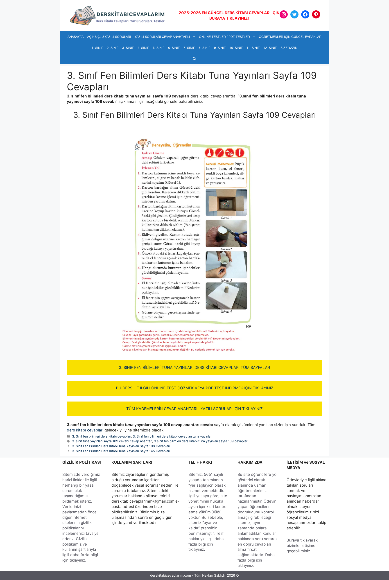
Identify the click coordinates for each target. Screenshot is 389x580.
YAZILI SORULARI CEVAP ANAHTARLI (162, 36)
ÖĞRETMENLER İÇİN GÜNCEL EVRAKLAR (290, 36)
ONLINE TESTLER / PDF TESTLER (224, 36)
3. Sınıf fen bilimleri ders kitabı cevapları (101, 436)
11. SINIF (253, 48)
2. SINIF (113, 48)
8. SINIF (204, 48)
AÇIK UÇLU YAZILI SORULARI (109, 36)
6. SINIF (174, 48)
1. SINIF (97, 48)
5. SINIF (159, 48)
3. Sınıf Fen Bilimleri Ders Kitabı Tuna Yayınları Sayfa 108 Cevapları (121, 446)
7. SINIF (189, 48)
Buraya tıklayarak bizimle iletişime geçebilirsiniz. (302, 545)
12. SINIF (270, 48)
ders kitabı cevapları (85, 430)
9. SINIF (220, 48)
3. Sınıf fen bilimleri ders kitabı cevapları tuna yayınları (172, 436)
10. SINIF (236, 48)
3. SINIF (128, 48)
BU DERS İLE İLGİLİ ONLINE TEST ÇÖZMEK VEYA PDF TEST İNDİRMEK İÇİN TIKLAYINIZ (194, 388)
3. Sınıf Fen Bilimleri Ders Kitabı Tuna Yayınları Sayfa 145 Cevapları (121, 451)
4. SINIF (143, 48)
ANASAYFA (76, 36)
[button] (194, 58)
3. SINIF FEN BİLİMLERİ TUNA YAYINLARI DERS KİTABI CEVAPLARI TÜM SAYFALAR (194, 367)
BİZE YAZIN (288, 48)
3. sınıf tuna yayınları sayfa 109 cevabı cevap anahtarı (112, 441)
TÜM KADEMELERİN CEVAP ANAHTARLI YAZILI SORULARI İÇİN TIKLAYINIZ (194, 408)
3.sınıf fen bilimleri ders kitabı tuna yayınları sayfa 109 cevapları (201, 441)
